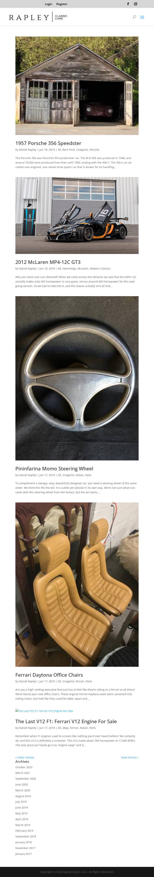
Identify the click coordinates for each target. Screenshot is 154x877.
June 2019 (21, 807)
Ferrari (80, 681)
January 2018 (23, 842)
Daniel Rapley (27, 149)
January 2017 (23, 854)
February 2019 (24, 830)
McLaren (83, 268)
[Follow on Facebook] (128, 4)
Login (48, 4)
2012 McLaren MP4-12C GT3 (48, 262)
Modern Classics (100, 268)
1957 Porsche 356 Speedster (48, 143)
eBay (66, 728)
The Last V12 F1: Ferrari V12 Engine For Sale (66, 721)
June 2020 (21, 784)
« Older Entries (24, 757)
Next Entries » (130, 757)
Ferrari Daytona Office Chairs (49, 674)
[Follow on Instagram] (136, 4)
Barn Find (69, 149)
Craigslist (82, 149)
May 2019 (21, 813)
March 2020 (22, 790)
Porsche (94, 149)
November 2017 (25, 848)
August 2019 (23, 796)
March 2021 (22, 773)
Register (61, 4)
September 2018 (25, 836)
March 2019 (22, 825)
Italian (80, 475)
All (59, 149)
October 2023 (23, 767)
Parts (88, 475)
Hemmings (69, 268)
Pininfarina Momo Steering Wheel (54, 468)
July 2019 (21, 801)
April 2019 (21, 819)
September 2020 (25, 778)
